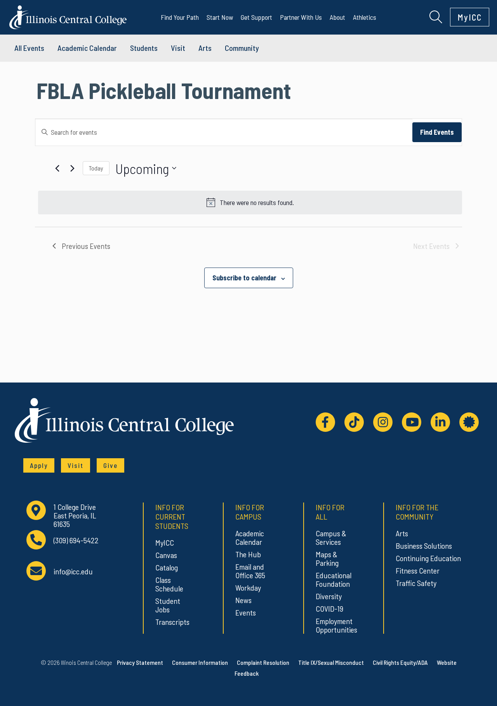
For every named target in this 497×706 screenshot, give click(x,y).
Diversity (329, 596)
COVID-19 (329, 608)
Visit (178, 47)
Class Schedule (169, 584)
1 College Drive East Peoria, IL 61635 (75, 515)
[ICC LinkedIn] (440, 422)
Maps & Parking (327, 558)
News (243, 600)
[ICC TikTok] (354, 422)
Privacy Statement (140, 662)
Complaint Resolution (263, 662)
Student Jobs (167, 605)
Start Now (220, 17)
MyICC (469, 17)
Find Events (437, 132)
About (337, 17)
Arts (205, 47)
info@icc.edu (73, 571)
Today (96, 168)
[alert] (250, 202)
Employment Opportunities (335, 625)
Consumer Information (200, 662)
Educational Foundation (333, 579)
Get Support (256, 17)
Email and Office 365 (250, 570)
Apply (39, 465)
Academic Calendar (249, 537)
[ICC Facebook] (325, 422)
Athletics (364, 17)
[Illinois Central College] (68, 16)
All (29, 47)
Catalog (166, 567)
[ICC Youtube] (411, 422)
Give (110, 465)
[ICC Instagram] (382, 422)
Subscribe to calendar (244, 277)
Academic (87, 47)
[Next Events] (72, 168)
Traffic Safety (416, 583)
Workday (248, 587)
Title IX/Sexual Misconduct (331, 662)
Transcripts (172, 621)
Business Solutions (424, 545)
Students (144, 47)
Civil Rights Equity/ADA (400, 662)
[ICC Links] (469, 422)
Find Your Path (180, 17)
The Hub (248, 554)
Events (245, 612)
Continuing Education (428, 558)
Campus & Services (331, 537)
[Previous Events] (57, 168)
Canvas (166, 555)
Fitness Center (418, 570)
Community (242, 47)
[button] (435, 16)
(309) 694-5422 (76, 540)
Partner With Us (301, 17)
